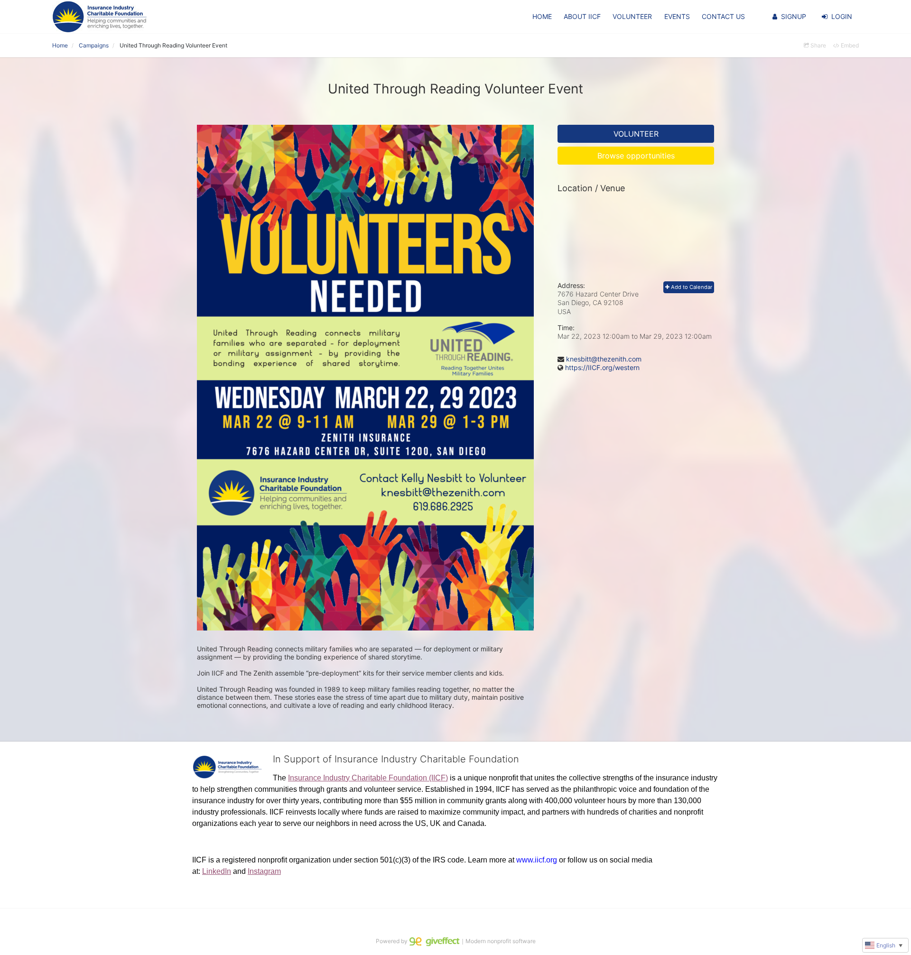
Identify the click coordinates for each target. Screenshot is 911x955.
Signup (793, 16)
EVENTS (677, 16)
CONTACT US (723, 16)
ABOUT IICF (582, 16)
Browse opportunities (636, 155)
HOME (542, 16)
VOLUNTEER (632, 16)
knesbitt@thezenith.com (603, 359)
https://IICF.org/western (602, 367)
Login (841, 16)
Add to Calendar (690, 287)
